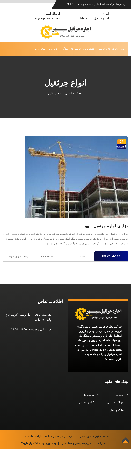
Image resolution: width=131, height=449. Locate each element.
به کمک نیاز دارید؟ (31, 443)
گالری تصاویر (86, 402)
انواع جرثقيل (55, 93)
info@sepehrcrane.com (47, 18)
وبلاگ (65, 48)
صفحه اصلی (72, 93)
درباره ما (52, 48)
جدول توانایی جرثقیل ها (83, 48)
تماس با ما (40, 48)
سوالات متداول (115, 402)
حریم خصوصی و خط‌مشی (76, 443)
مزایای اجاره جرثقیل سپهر (106, 226)
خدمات (120, 394)
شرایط (101, 443)
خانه (123, 48)
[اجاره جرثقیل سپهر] (65, 31)
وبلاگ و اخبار (117, 410)
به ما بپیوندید (49, 443)
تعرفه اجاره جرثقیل (108, 48)
